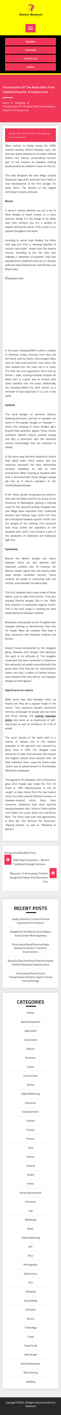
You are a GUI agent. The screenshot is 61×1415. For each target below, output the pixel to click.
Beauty (31, 1049)
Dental (30, 1085)
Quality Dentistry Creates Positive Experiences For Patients (30, 921)
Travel (30, 1337)
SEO (30, 1283)
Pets (30, 1256)
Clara (13, 133)
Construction (30, 1076)
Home (30, 1184)
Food (30, 1148)
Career (30, 1067)
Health (30, 1175)
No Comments (18, 137)
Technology (30, 58)
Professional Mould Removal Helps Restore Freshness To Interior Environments (30, 948)
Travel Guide (30, 1346)
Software (30, 1310)
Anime (30, 1013)
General (31, 41)
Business (30, 1058)
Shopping (30, 50)
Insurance (30, 1202)
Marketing (30, 1220)
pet (31, 1247)
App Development (30, 1022)
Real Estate (30, 1274)
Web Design (30, 1354)
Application (31, 1031)
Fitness (30, 1139)
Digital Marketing (30, 1094)
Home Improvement (31, 1193)
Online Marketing (30, 1238)
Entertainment (30, 1112)
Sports (30, 1319)
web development (30, 1364)
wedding (30, 1382)
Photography (30, 1265)
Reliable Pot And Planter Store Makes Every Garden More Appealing (30, 933)
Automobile (30, 1040)
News (30, 1229)
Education (30, 1103)
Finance (30, 1130)
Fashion (30, 1121)
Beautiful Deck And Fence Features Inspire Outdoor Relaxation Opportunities (30, 962)
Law (30, 1211)
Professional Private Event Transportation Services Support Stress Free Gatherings (30, 977)
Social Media (30, 1301)
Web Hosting (30, 1373)
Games (30, 67)
